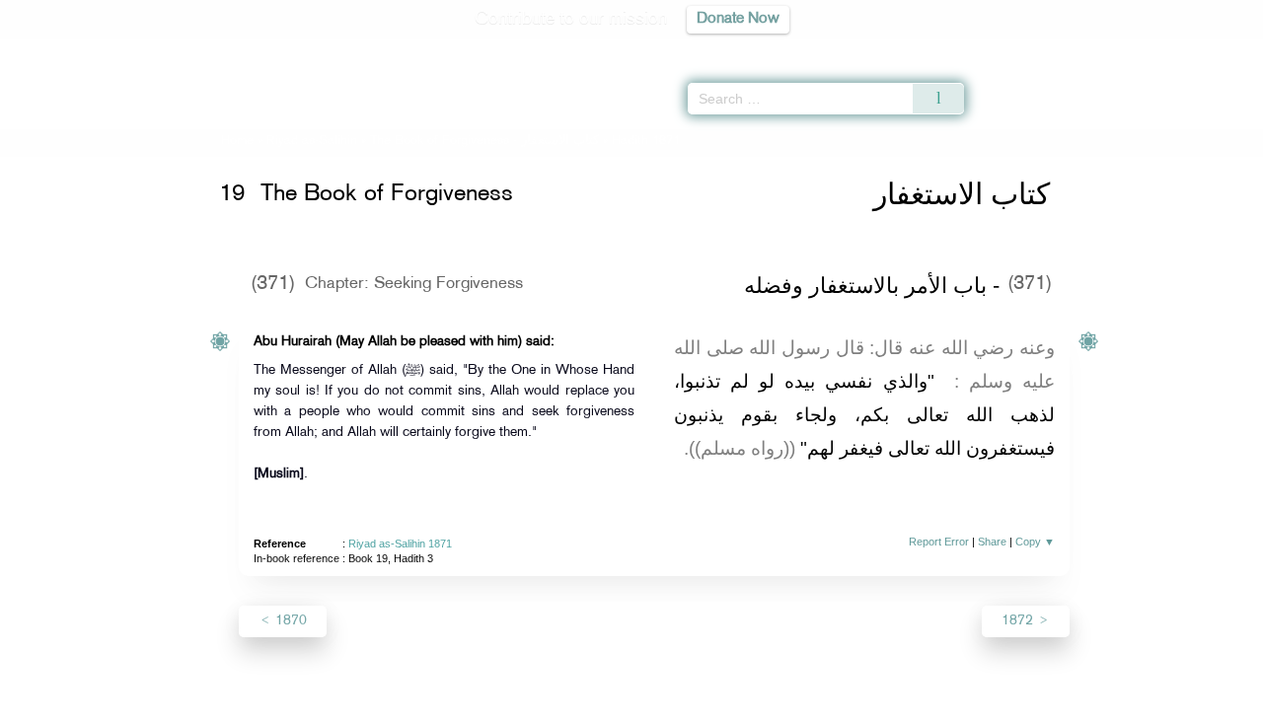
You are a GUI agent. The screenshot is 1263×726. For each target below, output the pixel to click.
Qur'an (1017, 49)
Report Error (939, 541)
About (431, 707)
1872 (1019, 621)
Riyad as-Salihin (311, 141)
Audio (1214, 49)
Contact (692, 707)
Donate (754, 707)
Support (540, 707)
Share (992, 541)
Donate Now (738, 19)
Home (237, 141)
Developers (616, 707)
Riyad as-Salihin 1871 (400, 543)
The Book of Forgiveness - (486, 141)
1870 (289, 621)
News (482, 707)
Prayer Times (1146, 49)
